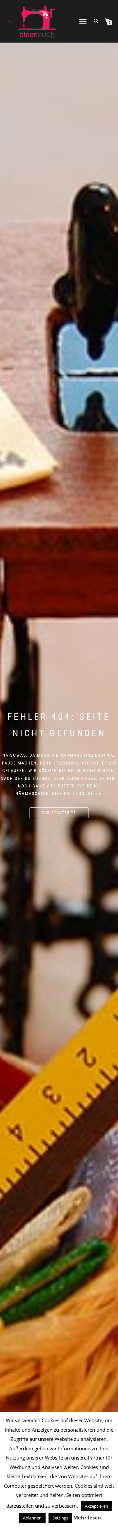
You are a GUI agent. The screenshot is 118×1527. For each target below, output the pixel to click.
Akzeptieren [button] (96, 1506)
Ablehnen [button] (32, 1518)
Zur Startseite (59, 813)
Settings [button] (60, 1518)
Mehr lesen (87, 1517)
